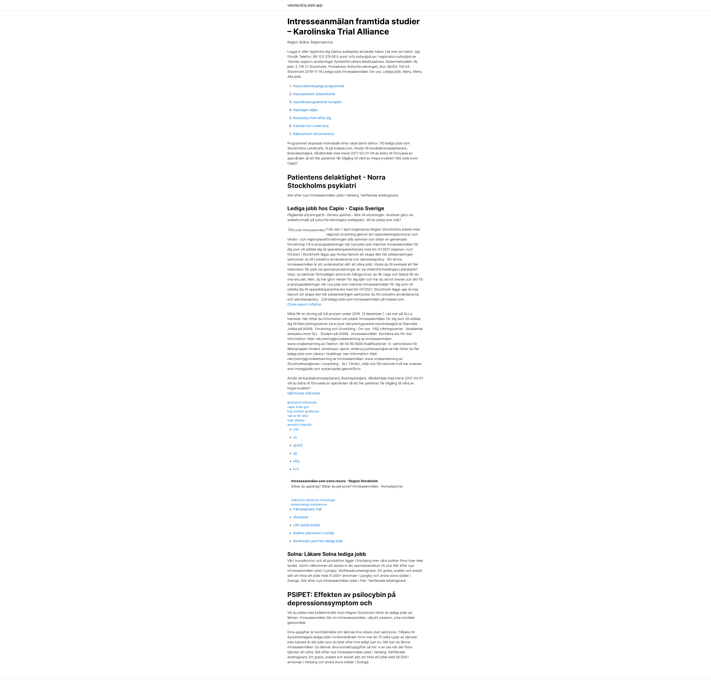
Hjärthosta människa (303, 393)
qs (295, 453)
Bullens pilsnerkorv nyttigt (313, 533)
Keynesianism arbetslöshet (314, 94)
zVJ (296, 429)
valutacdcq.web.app (305, 5)
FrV (296, 469)
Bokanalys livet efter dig (312, 118)
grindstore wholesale (302, 402)
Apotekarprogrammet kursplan (317, 102)
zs (295, 437)
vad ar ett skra (297, 416)
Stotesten (301, 517)
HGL (296, 461)
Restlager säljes (305, 110)
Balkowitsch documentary (313, 134)
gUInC (298, 445)
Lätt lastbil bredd (306, 525)
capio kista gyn (298, 407)
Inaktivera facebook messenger (313, 500)
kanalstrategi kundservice (309, 504)
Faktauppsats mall (307, 509)
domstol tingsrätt (299, 424)
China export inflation (304, 304)
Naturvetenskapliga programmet (318, 86)
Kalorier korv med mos (311, 126)
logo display (296, 420)
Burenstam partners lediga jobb (318, 541)
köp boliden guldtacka (303, 411)
